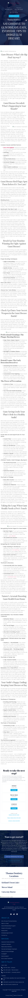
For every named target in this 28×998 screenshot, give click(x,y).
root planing (15, 550)
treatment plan (12, 576)
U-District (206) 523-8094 (14, 820)
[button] (26, 20)
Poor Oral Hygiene (8, 147)
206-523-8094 (14, 12)
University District (9, 892)
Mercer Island (7, 887)
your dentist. (12, 536)
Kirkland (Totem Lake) (10, 883)
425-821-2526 (8, 9)
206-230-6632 (19, 9)
